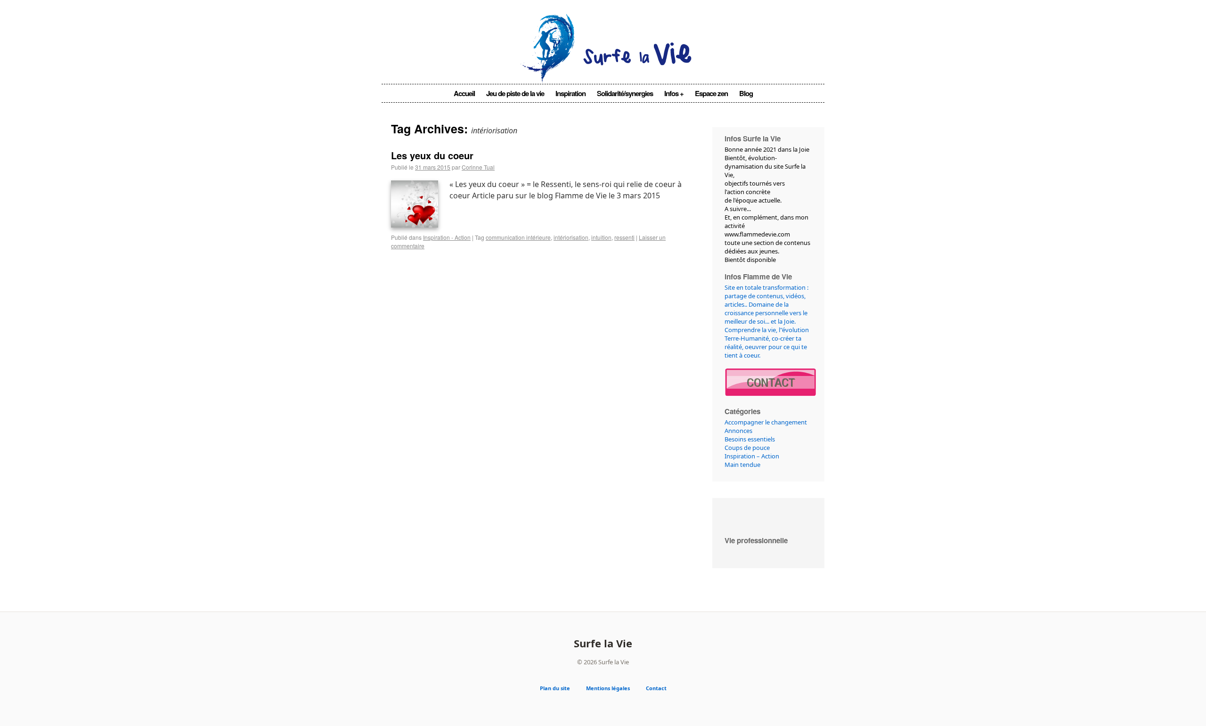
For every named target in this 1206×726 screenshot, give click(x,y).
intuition (601, 237)
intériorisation (571, 237)
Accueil (464, 93)
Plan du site (555, 688)
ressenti (624, 237)
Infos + (674, 93)
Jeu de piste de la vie (515, 93)
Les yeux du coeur (432, 155)
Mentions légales (608, 688)
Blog (746, 93)
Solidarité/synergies (625, 93)
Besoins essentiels (750, 439)
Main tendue (742, 464)
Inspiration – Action (752, 456)
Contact (656, 688)
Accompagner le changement (766, 422)
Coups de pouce (747, 447)
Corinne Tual (478, 167)
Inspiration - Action (447, 237)
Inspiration (570, 93)
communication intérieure (518, 237)
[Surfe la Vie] (603, 69)
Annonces (738, 430)
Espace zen (711, 93)
